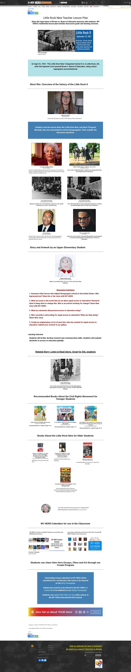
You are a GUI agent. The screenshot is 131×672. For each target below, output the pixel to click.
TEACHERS (73, 6)
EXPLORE (86, 6)
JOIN (91, 6)
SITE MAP (50, 649)
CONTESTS (53, 6)
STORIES (35, 6)
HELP (39, 647)
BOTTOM (31, 9)
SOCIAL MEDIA (66, 6)
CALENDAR (80, 6)
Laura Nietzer (83, 509)
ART (40, 6)
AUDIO (47, 6)
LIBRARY (59, 6)
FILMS (43, 6)
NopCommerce (45, 657)
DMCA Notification (41, 651)
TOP (29, 632)
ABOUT (30, 6)
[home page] (35, 2)
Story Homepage (68, 583)
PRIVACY (40, 649)
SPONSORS (96, 6)
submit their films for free (64, 595)
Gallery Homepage (78, 590)
